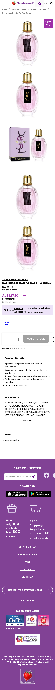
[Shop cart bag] (51, 3)
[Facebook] (46, 475)
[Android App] (40, 496)
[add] (18, 339)
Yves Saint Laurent (15, 279)
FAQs (27, 562)
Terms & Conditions (38, 656)
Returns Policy (27, 554)
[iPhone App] (17, 496)
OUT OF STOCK (36, 338)
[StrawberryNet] (22, 3)
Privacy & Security (14, 656)
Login (10, 310)
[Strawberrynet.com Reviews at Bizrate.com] (15, 625)
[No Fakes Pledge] (43, 623)
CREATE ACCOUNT (20, 310)
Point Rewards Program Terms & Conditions (27, 659)
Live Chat (27, 577)
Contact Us (27, 569)
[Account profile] (45, 3)
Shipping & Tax (27, 547)
